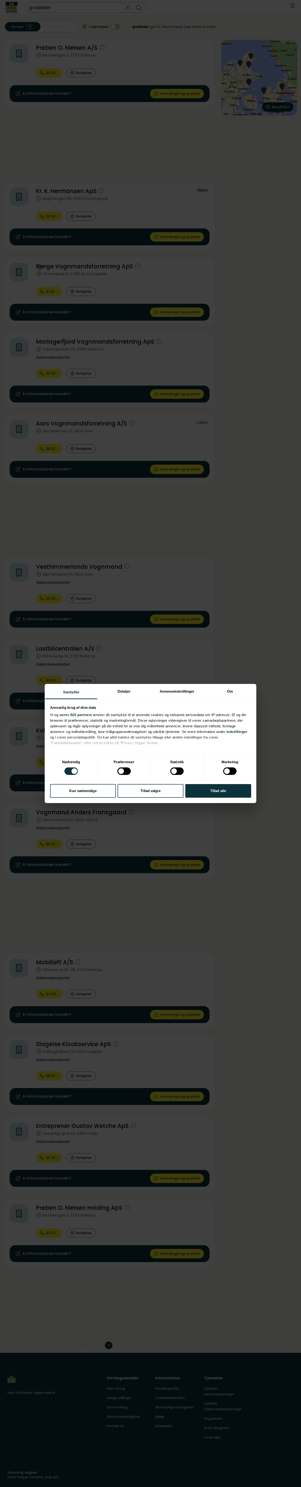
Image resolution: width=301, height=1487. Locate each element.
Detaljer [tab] (124, 691)
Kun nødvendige (82, 791)
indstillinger (237, 732)
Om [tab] (230, 691)
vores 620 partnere (75, 715)
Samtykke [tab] (71, 692)
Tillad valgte (150, 791)
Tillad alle (218, 791)
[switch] (124, 771)
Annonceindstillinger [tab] (177, 691)
